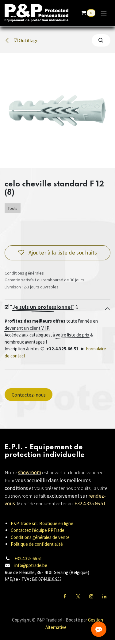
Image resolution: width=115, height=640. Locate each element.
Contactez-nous (29, 395)
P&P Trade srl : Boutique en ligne (42, 523)
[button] (101, 40)
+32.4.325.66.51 (28, 558)
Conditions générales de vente (40, 537)
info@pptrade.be (30, 565)
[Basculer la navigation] (103, 13)
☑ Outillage (26, 40)
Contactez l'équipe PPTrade (37, 530)
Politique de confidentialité (37, 544)
